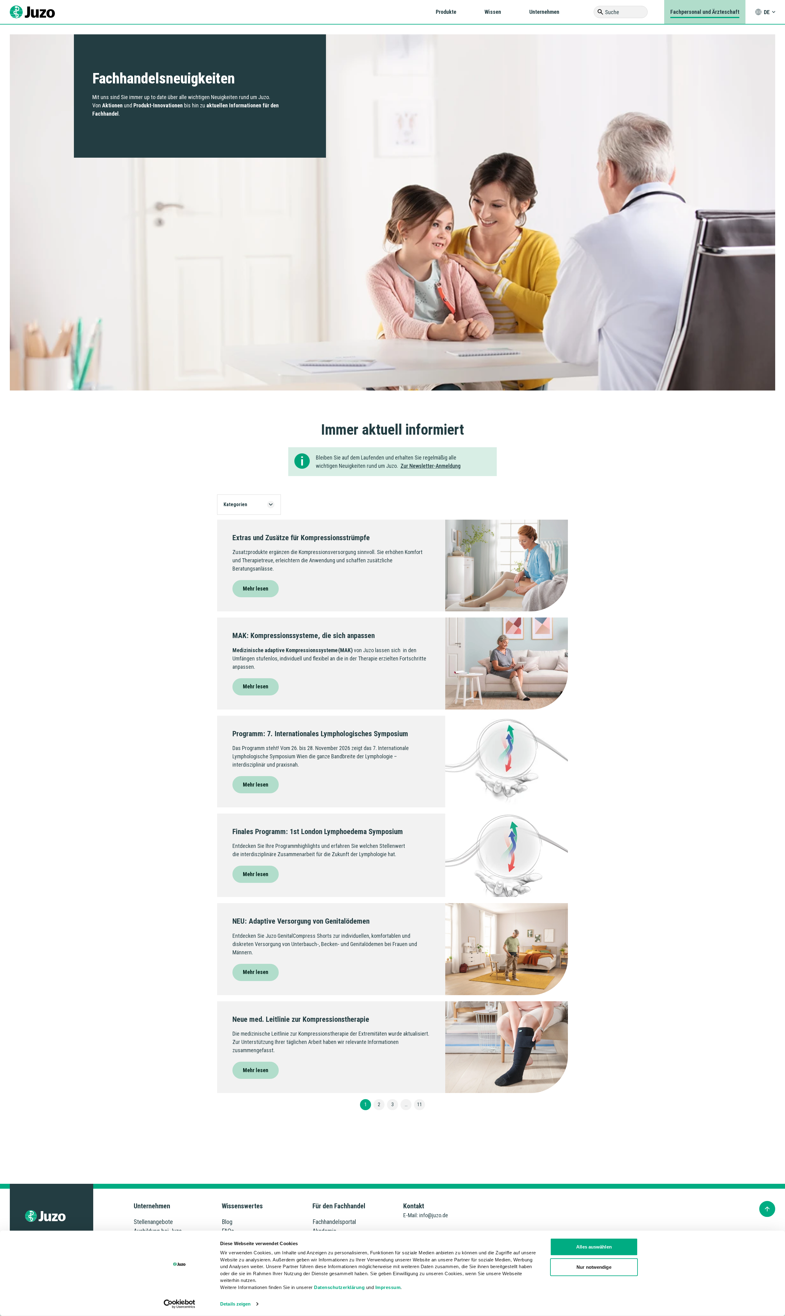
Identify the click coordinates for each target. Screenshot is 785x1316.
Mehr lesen (255, 588)
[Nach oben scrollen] (767, 1209)
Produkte (446, 12)
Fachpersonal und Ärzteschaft (704, 12)
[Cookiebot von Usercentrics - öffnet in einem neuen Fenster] (179, 1304)
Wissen (492, 12)
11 (419, 1104)
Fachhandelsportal (334, 1222)
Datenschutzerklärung (339, 1287)
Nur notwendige (593, 1266)
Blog (227, 1222)
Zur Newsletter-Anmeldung (430, 466)
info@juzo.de (433, 1215)
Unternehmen (544, 12)
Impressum (388, 1287)
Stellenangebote (153, 1222)
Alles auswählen (594, 1246)
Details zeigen (235, 1303)
